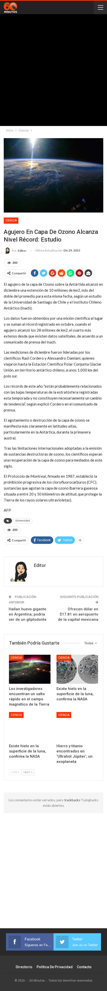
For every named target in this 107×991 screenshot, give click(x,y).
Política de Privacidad (55, 967)
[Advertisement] (53, 71)
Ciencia (11, 220)
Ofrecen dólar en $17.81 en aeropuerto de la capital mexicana (78, 614)
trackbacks (72, 800)
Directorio (24, 967)
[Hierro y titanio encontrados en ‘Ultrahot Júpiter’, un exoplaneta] (77, 726)
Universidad (22, 520)
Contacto (84, 967)
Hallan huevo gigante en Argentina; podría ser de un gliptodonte (28, 614)
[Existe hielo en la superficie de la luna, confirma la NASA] (77, 669)
